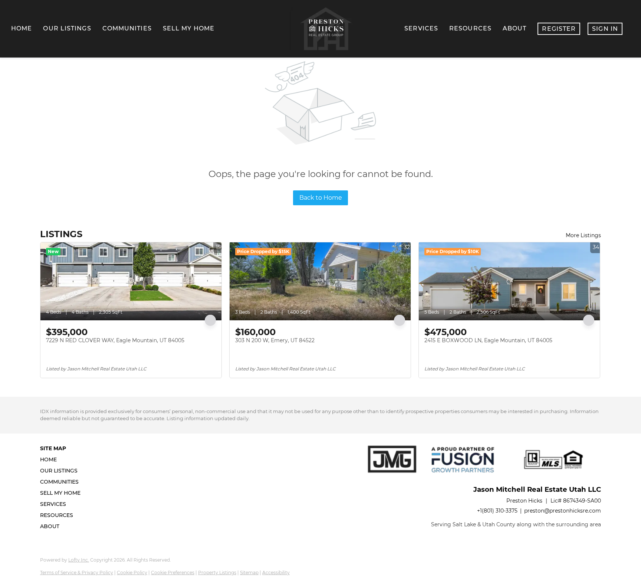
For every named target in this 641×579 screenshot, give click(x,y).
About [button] (515, 28)
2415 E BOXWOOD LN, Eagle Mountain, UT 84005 (488, 340)
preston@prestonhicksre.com (562, 510)
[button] (62, 459)
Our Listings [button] (67, 28)
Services (421, 28)
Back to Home (320, 197)
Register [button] (559, 28)
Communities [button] (127, 28)
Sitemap (249, 572)
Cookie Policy (132, 572)
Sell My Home (188, 28)
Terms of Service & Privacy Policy (76, 572)
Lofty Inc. (78, 560)
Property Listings (217, 572)
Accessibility (276, 572)
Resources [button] (470, 28)
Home (21, 28)
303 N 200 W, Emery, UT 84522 (275, 340)
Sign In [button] (605, 28)
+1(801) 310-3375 (497, 510)
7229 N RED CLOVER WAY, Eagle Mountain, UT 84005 (115, 340)
